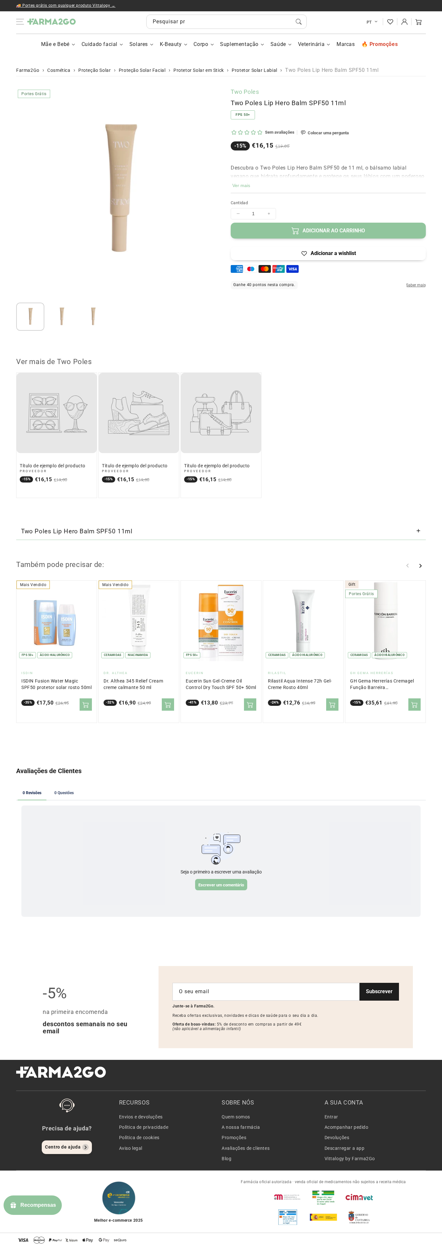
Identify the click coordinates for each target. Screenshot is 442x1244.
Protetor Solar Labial (254, 70)
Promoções (234, 1137)
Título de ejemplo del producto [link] (52, 466)
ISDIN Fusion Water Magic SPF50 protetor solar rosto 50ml (56, 684)
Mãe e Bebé (55, 44)
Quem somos (236, 1116)
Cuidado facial (99, 44)
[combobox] (226, 22)
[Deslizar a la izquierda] (407, 565)
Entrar (331, 1116)
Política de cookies (139, 1137)
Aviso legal (131, 1148)
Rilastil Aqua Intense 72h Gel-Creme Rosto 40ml (300, 684)
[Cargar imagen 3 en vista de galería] (93, 317)
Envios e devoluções (141, 1116)
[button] (419, 22)
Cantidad (239, 202)
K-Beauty (171, 44)
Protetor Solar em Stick (198, 70)
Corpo (200, 44)
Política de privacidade (144, 1127)
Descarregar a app (345, 1148)
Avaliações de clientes (246, 1148)
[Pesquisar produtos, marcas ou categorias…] (299, 22)
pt (369, 22)
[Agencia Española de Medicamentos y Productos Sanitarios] (287, 1197)
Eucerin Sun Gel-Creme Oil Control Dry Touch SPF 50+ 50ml (221, 684)
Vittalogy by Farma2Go (350, 1158)
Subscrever (379, 991)
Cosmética (58, 70)
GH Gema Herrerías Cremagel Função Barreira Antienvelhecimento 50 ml (382, 684)
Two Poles (245, 91)
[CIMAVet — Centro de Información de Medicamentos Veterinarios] (359, 1197)
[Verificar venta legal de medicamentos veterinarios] (287, 1217)
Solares (138, 44)
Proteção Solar (94, 70)
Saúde (278, 44)
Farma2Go (27, 70)
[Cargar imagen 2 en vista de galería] (62, 317)
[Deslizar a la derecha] (420, 565)
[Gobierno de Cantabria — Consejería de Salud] (359, 1217)
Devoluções (337, 1137)
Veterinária (311, 44)
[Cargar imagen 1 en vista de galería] (30, 317)
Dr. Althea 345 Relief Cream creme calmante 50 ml (133, 684)
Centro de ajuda (63, 1147)
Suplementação (239, 44)
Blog (226, 1158)
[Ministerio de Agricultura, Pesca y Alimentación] (323, 1217)
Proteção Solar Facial (142, 70)
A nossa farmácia (241, 1127)
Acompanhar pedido (347, 1127)
